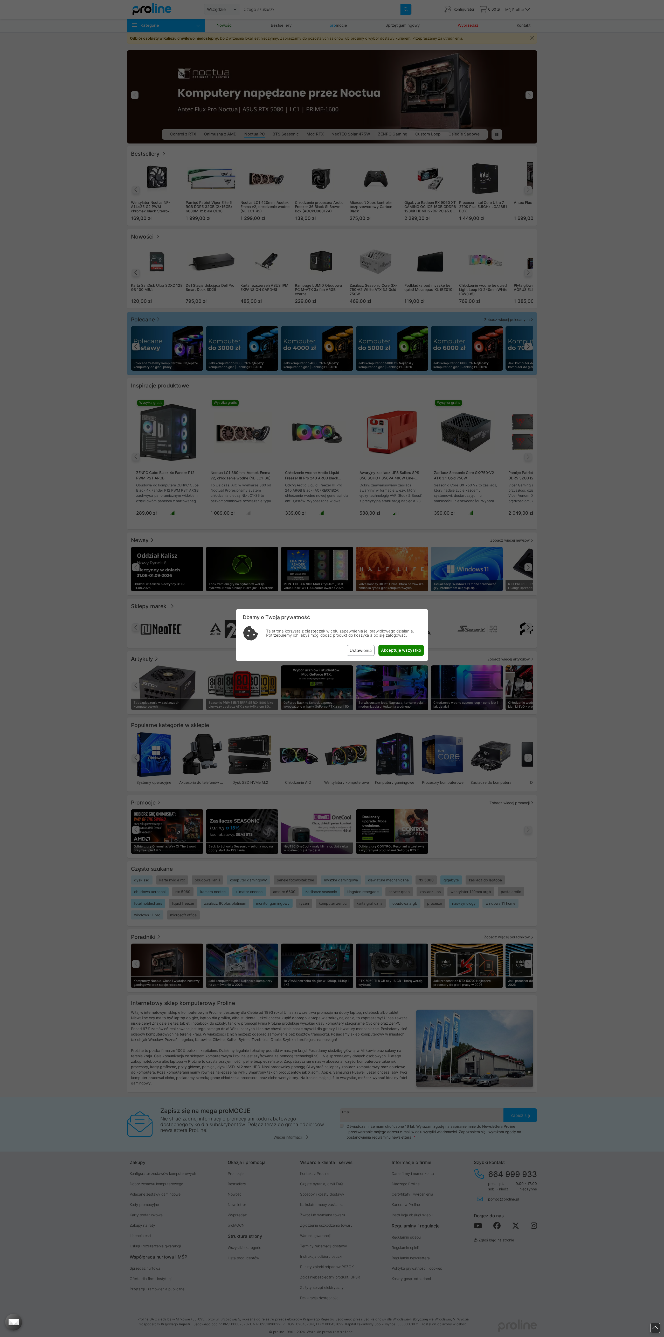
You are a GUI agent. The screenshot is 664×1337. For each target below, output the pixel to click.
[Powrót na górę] (655, 1328)
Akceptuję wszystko (401, 650)
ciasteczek (315, 631)
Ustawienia (361, 650)
